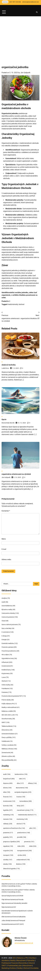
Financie (14, 963)
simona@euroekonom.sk (24, 943)
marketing (8, 815)
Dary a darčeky (6, 628)
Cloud (3, 621)
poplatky (8, 837)
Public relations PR (8, 703)
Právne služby (6, 700)
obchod (21, 824)
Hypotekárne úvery (8, 658)
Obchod (4, 681)
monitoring (22, 819)
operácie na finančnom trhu (14, 828)
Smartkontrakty (7, 719)
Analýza (4, 598)
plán (32, 828)
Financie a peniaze (8, 647)
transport (8, 855)
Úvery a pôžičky (7, 737)
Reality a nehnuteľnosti (9, 707)
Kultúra (13, 968)
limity (20, 806)
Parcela (21, 899)
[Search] (36, 12)
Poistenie (5, 692)
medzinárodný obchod (16, 304)
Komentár (6, 511)
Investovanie (6, 666)
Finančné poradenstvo (9, 651)
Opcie (4, 419)
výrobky (7, 859)
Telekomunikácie (7, 726)
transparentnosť (24, 850)
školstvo (20, 864)
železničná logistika (11, 868)
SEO (14, 958)
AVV (14, 907)
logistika (8, 810)
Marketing (5, 968)
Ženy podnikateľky (7, 760)
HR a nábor (5, 654)
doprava (8, 783)
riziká (32, 846)
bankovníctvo (21, 774)
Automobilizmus (7, 606)
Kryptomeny (6, 673)
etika (6, 792)
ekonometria (22, 788)
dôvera (7, 788)
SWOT (4, 722)
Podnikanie (5, 688)
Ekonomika (23, 963)
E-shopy (4, 636)
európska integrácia (23, 792)
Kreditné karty (6, 670)
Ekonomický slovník (8, 423)
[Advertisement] (20, 38)
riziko (21, 846)
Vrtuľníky (32, 958)
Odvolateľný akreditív (20, 903)
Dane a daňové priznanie (10, 624)
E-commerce (6, 632)
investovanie (9, 801)
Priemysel (22, 920)
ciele (22, 779)
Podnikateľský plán (15, 966)
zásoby (7, 864)
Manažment (21, 960)
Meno (4, 539)
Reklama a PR (22, 958)
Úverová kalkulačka (19, 917)
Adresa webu (6, 559)
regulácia (8, 846)
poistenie (8, 832)
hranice (21, 797)
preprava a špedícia (11, 841)
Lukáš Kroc (5, 368)
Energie (4, 639)
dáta (20, 783)
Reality (12, 960)
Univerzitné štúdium (8, 734)
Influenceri (5, 662)
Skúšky (19, 968)
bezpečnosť (9, 779)
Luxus (4, 677)
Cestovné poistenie (8, 617)
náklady (7, 824)
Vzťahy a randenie (7, 745)
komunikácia (26, 801)
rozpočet (8, 850)
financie (7, 797)
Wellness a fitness (7, 749)
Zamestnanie (6, 752)
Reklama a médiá (7, 711)
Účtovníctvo (5, 730)
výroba (22, 855)
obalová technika (9, 365)
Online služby (6, 685)
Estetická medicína (8, 643)
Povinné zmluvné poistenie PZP (12, 696)
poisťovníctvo (23, 832)
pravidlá (21, 837)
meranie (7, 819)
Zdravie (31, 963)
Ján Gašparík (25, 73)
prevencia (29, 841)
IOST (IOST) (20, 924)
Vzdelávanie (5, 741)
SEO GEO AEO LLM (8, 715)
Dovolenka (34, 968)
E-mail (4, 549)
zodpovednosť (23, 859)
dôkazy (32, 783)
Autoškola (5, 960)
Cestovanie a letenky (8, 613)
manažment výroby (25, 810)
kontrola (8, 806)
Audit (3, 602)
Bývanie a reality (7, 609)
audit (6, 774)
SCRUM (20, 896)
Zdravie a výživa (7, 756)
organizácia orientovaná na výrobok (16, 474)
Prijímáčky (31, 960)
